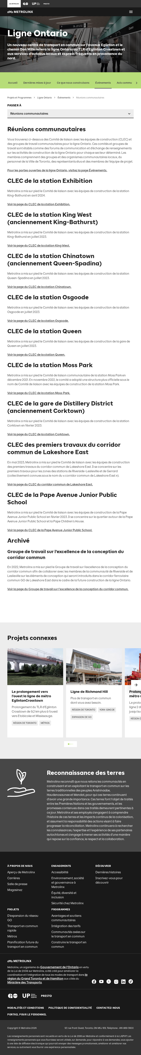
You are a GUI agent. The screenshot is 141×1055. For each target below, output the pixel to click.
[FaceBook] (94, 982)
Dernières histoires (108, 872)
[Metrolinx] (19, 961)
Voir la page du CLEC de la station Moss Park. (38, 393)
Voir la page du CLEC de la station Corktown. (38, 434)
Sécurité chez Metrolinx (67, 903)
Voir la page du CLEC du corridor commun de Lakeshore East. (50, 484)
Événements (103, 82)
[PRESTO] (46, 996)
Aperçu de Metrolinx (21, 872)
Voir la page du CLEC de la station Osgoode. (38, 321)
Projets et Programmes (19, 97)
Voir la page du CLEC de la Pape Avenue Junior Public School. (49, 530)
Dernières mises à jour (37, 82)
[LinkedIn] (123, 982)
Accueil (12, 82)
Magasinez (14, 890)
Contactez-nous (108, 1008)
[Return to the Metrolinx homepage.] (20, 11)
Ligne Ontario (44, 97)
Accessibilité (59, 872)
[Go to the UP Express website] (36, 3)
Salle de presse (17, 884)
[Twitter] (109, 982)
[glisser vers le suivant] (136, 685)
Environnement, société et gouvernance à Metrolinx (67, 882)
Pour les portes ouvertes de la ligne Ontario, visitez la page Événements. (57, 170)
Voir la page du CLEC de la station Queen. (36, 354)
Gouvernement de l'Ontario (59, 967)
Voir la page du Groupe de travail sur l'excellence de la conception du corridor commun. (68, 589)
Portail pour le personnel (27, 1015)
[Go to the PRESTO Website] (46, 3)
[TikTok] (131, 982)
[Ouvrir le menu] (131, 12)
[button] (25, 4)
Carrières (13, 878)
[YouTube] (101, 982)
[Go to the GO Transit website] (25, 3)
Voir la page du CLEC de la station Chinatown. (39, 287)
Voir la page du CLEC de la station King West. (38, 245)
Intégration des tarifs (65, 926)
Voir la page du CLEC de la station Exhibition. (38, 204)
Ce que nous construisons (73, 82)
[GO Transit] (12, 996)
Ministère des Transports (24, 982)
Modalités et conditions (25, 1008)
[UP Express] (30, 996)
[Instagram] (116, 982)
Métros (12, 936)
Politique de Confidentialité (70, 1008)
